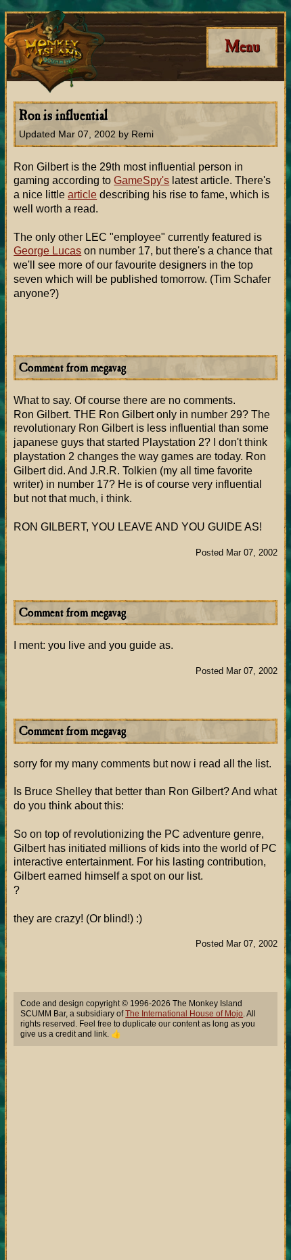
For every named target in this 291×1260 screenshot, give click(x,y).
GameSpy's (141, 180)
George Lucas (47, 250)
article (82, 194)
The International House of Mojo (184, 1013)
